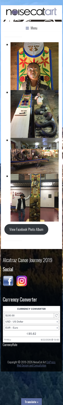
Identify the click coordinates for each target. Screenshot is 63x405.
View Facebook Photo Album (26, 229)
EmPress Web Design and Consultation (36, 363)
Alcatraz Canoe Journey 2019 (27, 259)
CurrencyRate (10, 344)
